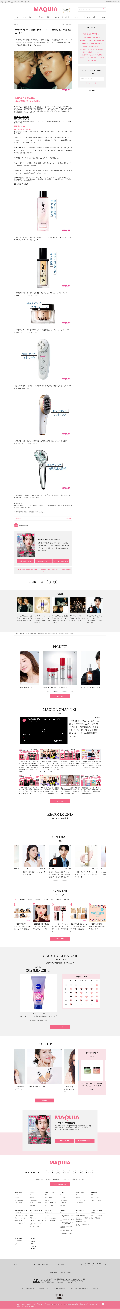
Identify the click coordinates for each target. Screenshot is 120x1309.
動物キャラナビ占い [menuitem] (81, 1221)
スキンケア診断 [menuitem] (18, 1202)
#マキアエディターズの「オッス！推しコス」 (92, 49)
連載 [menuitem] (94, 17)
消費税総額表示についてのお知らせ (60, 1272)
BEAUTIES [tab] (66, 899)
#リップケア (92, 55)
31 (71, 1004)
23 (66, 1000)
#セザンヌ (101, 58)
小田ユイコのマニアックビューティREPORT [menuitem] (67, 1223)
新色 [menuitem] (30, 17)
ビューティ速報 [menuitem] (49, 1205)
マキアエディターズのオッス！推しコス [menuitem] (67, 1216)
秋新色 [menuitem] (47, 1200)
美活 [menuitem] (48, 17)
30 (66, 1004)
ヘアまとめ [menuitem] (63, 1202)
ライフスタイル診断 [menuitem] (50, 1220)
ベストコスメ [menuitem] (76, 17)
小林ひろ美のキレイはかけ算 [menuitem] (67, 1220)
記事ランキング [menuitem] (18, 1220)
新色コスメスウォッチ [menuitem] (50, 1202)
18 (76, 996)
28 (92, 1000)
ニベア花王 (42, 1013)
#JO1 (43, 571)
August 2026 (81, 976)
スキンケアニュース (32, 633)
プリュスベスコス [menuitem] (34, 1226)
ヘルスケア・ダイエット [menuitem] (97, 1200)
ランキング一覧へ (60, 938)
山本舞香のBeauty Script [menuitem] (66, 1233)
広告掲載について (43, 1288)
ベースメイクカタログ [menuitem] (35, 1202)
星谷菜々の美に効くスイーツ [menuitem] (67, 1231)
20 (87, 996)
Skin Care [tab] (22, 899)
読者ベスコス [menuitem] (33, 1218)
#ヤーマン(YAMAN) (52, 569)
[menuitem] (22, 1194)
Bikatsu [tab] (46, 899)
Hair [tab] (52, 899)
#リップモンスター (92, 58)
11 (76, 993)
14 (92, 993)
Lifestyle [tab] (58, 899)
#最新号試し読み (92, 60)
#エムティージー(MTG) (64, 569)
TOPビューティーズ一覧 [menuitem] (21, 1215)
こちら (75, 1283)
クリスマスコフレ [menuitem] (49, 1197)
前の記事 (18, 518)
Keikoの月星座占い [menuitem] (80, 1215)
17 (71, 996)
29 (97, 1000)
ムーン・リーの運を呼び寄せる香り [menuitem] (82, 1225)
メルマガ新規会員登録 (60, 1184)
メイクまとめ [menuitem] (33, 1200)
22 (97, 996)
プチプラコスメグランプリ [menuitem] (36, 1220)
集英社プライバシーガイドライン (79, 1288)
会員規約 (95, 1288)
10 (71, 993)
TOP (17, 633)
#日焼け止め (85, 55)
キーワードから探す (92, 83)
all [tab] (16, 899)
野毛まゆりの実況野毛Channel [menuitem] (66, 1227)
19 (81, 996)
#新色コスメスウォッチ (95, 46)
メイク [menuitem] (25, 17)
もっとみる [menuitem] (102, 17)
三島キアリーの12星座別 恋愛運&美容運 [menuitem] (83, 1218)
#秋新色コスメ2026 (99, 40)
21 (92, 996)
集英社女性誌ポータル (111, 1)
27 (87, 1000)
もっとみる (60, 696)
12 (81, 993)
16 (66, 996)
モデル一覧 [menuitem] (33, 1246)
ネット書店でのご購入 (61, 561)
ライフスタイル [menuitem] (86, 17)
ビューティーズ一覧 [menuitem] (20, 1218)
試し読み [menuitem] (32, 1238)
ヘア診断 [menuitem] (62, 1205)
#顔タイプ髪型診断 (87, 52)
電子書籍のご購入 (43, 561)
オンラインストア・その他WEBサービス (93, 1264)
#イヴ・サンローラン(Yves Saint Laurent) (26, 569)
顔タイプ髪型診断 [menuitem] (95, 1218)
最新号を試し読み (25, 561)
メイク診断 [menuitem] (32, 1205)
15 (97, 993)
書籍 (62, 1264)
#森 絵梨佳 (85, 43)
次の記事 (68, 518)
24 (71, 1000)
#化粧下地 (99, 55)
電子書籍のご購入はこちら (85, 1140)
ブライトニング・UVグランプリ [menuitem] (37, 1224)
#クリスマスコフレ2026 (86, 40)
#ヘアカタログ (97, 52)
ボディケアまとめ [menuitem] (80, 1200)
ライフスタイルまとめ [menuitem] (50, 1218)
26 (81, 1000)
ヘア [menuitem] (35, 17)
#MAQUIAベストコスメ (92, 37)
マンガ (16, 1264)
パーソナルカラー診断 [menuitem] (96, 1215)
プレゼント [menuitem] (68, 17)
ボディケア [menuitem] (41, 17)
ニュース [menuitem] (17, 1197)
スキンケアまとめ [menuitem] (19, 1200)
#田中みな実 (98, 43)
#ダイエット (83, 58)
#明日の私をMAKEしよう (92, 34)
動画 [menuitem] (31, 1243)
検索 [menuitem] (16, 1244)
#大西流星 (91, 43)
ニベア (33, 1013)
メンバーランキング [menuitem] (20, 1223)
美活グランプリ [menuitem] (95, 1197)
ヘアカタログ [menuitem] (63, 1200)
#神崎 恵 (85, 46)
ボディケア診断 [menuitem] (80, 1202)
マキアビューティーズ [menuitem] (57, 17)
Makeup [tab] (30, 899)
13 (86, 993)
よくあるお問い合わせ (59, 1288)
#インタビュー (42, 569)
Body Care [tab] (38, 899)
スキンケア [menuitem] (18, 17)
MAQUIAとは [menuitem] (34, 1248)
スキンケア (17, 24)
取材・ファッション (44, 1264)
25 (76, 1000)
